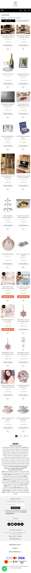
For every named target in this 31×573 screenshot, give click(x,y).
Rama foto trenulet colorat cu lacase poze (7, 287)
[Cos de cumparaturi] (25, 10)
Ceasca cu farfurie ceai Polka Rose (23, 419)
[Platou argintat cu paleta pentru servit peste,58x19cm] (23, 97)
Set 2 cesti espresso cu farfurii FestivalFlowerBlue (23, 255)
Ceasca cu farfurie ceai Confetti (7, 419)
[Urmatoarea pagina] (27, 436)
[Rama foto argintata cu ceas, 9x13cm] (8, 128)
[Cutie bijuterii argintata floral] (23, 128)
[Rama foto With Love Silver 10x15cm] (23, 62)
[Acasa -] (15, 4)
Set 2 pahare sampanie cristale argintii (23, 287)
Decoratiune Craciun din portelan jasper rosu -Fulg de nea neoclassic (8, 353)
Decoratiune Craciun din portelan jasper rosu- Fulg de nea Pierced (23, 320)
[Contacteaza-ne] (21, 10)
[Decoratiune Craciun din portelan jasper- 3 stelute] (23, 344)
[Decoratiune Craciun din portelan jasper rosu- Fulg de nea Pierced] (23, 311)
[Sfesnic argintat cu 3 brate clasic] (8, 164)
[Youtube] (12, 524)
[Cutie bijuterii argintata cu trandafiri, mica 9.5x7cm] (8, 29)
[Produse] (2, 10)
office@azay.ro (16, 539)
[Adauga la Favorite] (8, 49)
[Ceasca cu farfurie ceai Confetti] (8, 409)
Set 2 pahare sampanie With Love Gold (7, 105)
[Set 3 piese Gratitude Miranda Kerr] (23, 377)
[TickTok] (18, 524)
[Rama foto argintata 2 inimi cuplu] (8, 311)
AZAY (15, 443)
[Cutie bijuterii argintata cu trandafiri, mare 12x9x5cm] (23, 29)
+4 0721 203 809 (16, 536)
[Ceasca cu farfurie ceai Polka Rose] (23, 409)
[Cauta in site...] (29, 10)
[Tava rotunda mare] (8, 62)
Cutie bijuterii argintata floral (23, 137)
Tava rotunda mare (7, 74)
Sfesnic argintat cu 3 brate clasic (8, 176)
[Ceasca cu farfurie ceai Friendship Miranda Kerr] (8, 377)
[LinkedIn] (15, 524)
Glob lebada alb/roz (7, 254)
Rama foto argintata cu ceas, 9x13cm (7, 137)
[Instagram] (22, 524)
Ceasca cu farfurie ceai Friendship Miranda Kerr (7, 386)
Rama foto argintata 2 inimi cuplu (8, 320)
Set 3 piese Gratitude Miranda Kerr (23, 386)
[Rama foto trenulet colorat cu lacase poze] (8, 278)
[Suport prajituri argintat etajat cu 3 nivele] (8, 203)
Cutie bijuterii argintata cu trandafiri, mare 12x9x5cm (23, 36)
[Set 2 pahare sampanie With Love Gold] (8, 96)
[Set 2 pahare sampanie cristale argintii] (23, 278)
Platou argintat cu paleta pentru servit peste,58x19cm (23, 105)
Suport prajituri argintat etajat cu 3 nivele (7, 216)
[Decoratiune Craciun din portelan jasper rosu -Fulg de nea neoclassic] (8, 344)
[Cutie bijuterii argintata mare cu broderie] (23, 164)
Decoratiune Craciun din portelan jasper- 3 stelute (23, 353)
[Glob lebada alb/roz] (8, 243)
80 (24, 436)
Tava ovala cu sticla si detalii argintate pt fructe (23, 216)
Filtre (9, 21)
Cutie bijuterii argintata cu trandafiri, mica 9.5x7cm (8, 36)
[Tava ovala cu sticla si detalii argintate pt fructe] (23, 203)
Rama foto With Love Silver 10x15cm (23, 74)
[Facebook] (9, 524)
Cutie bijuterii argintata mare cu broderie (23, 176)
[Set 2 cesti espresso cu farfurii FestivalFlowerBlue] (23, 242)
